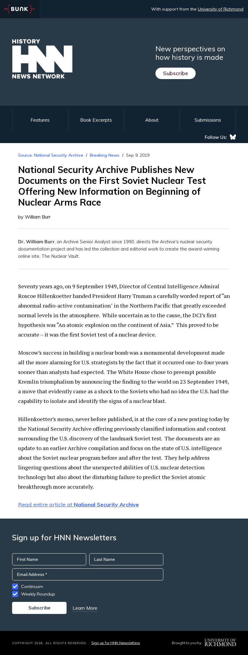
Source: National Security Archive (50, 155)
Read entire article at (78, 504)
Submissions (207, 120)
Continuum (32, 586)
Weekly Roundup (38, 594)
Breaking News (104, 155)
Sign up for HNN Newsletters (115, 643)
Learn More (85, 608)
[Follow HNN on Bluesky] (233, 137)
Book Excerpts (96, 120)
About (151, 120)
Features (40, 120)
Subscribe (175, 73)
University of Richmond (220, 9)
